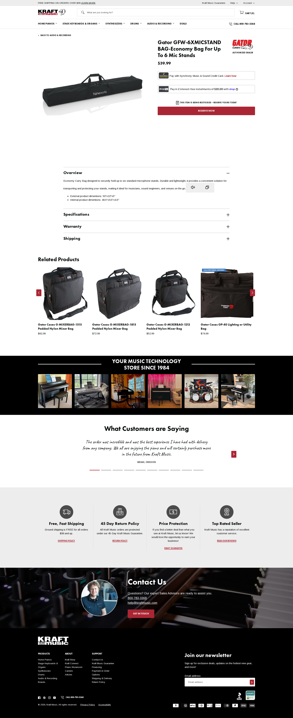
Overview (72, 173)
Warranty (72, 227)
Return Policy (98, 682)
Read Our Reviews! (226, 541)
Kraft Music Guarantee (103, 663)
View (82, 314)
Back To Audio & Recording (56, 35)
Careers (69, 671)
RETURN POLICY (120, 541)
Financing (97, 667)
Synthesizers (44, 671)
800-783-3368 (137, 598)
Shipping (71, 239)
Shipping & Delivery (102, 678)
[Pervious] (38, 292)
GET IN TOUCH (141, 614)
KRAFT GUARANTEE (173, 548)
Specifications (76, 215)
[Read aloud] (193, 188)
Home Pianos (45, 659)
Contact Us (97, 659)
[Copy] (207, 188)
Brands (41, 682)
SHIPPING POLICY (66, 541)
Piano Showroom (73, 667)
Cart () (249, 13)
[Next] (252, 292)
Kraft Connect (71, 663)
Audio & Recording (47, 678)
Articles (68, 674)
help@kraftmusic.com (142, 603)
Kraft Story (70, 659)
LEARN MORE (88, 3)
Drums (41, 674)
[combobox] (161, 12)
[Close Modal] (212, 355)
